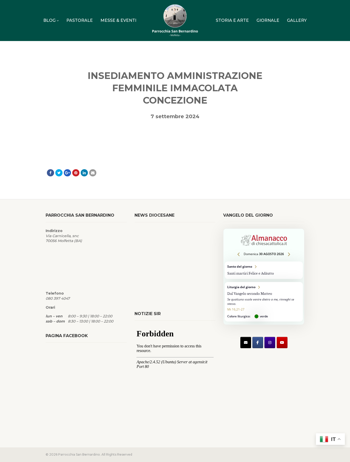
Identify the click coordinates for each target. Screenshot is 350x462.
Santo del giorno (264, 270)
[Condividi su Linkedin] (84, 172)
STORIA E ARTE (232, 20)
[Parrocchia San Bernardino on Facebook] (257, 342)
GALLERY (297, 20)
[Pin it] (75, 172)
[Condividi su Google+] (67, 172)
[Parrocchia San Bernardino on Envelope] (245, 342)
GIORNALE (267, 20)
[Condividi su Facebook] (50, 172)
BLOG (49, 20)
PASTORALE (79, 20)
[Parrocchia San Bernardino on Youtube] (282, 342)
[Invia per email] (92, 172)
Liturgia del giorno (264, 302)
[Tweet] (59, 172)
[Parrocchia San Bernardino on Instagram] (269, 342)
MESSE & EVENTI (118, 20)
